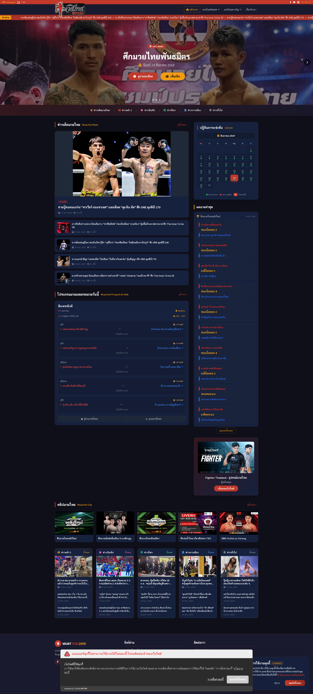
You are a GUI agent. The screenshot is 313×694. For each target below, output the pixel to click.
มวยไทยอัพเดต (210, 9)
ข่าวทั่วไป (218, 110)
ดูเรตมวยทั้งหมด (155, 419)
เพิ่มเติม (175, 76)
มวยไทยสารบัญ (231, 9)
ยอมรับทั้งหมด (238, 679)
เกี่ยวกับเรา (251, 9)
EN (24, 2)
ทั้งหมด (86, 552)
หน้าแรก (193, 9)
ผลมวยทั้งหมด (226, 430)
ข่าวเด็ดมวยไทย (102, 110)
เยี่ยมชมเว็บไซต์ (226, 488)
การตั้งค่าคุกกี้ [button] (216, 679)
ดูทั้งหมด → (183, 124)
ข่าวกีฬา (171, 110)
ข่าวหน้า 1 (127, 110)
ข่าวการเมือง (194, 110)
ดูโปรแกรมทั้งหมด (90, 419)
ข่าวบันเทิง (149, 110)
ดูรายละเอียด (145, 76)
